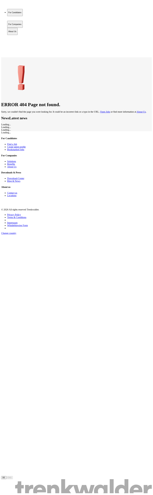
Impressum (12, 222)
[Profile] (3, 53)
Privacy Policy (14, 214)
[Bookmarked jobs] (3, 49)
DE (3, 477)
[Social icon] (4, 204)
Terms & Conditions (16, 217)
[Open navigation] (2, 56)
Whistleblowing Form (17, 225)
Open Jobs (105, 111)
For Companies (15, 40)
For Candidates (15, 36)
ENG (9, 477)
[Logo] (12, 5)
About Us (12, 43)
